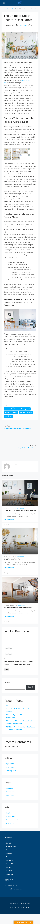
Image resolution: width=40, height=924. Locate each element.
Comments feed (12, 820)
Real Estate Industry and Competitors (18, 608)
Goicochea (10, 860)
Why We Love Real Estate (13, 559)
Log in (8, 813)
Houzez (22, 412)
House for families (11, 412)
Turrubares (10, 857)
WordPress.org (11, 823)
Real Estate (8, 416)
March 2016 (10, 767)
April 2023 (10, 764)
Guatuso (9, 853)
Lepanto (8, 843)
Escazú (8, 850)
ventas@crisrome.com (14, 889)
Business (9, 788)
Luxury (29, 412)
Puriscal (9, 871)
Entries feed (10, 816)
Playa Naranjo (11, 846)
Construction (10, 9)
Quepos (8, 867)
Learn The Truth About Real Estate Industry (20, 511)
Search (7, 682)
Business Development (22, 409)
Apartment (8, 409)
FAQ (7, 705)
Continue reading (9, 519)
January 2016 (11, 771)
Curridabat (9, 864)
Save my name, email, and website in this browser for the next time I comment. (18, 663)
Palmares (9, 874)
